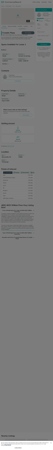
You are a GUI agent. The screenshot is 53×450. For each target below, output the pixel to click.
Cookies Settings (18, 447)
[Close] (51, 442)
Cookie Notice (8, 445)
